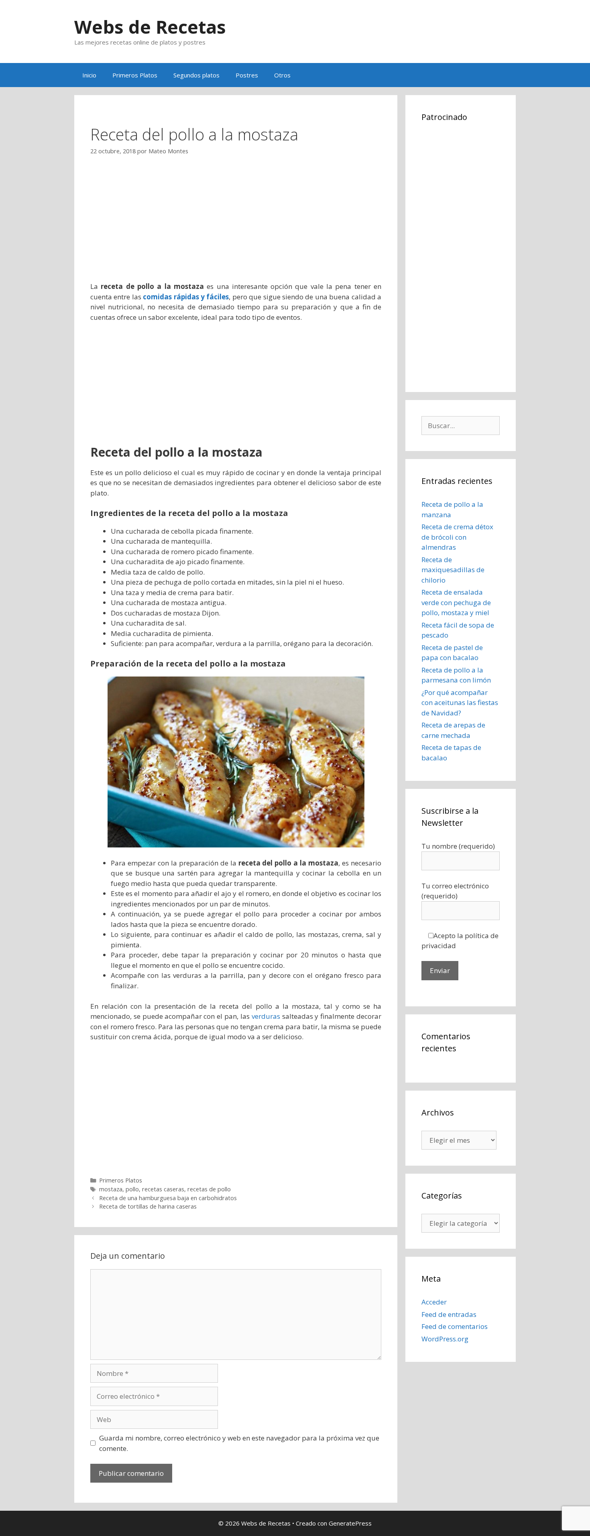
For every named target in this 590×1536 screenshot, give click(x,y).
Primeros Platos (134, 75)
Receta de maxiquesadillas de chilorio (452, 570)
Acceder (434, 1301)
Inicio (89, 75)
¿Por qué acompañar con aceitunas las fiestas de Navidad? (459, 702)
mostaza (110, 1189)
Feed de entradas (448, 1314)
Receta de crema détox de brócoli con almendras (457, 537)
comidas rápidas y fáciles (186, 296)
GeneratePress (350, 1523)
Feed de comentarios (454, 1326)
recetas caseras (163, 1189)
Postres (247, 75)
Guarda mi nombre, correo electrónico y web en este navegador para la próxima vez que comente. (239, 1443)
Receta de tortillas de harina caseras (148, 1206)
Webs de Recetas (150, 26)
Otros (282, 75)
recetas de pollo (209, 1189)
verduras (266, 1016)
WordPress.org (444, 1338)
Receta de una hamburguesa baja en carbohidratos (168, 1198)
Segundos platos (196, 75)
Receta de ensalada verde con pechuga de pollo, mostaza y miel (456, 602)
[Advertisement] (235, 225)
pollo (132, 1189)
